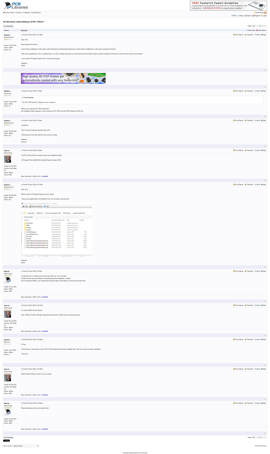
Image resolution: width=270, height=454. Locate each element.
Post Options (239, 35)
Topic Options (262, 30)
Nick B (6, 271)
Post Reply (7, 26)
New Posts (259, 12)
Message (24, 30)
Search (241, 15)
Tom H (6, 150)
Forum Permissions (260, 446)
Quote (258, 35)
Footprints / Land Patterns (32, 12)
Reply (264, 35)
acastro (7, 340)
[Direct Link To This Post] (21, 35)
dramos (7, 35)
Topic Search (252, 30)
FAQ (234, 15)
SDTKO (7, 91)
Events (249, 15)
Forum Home (9, 12)
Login (265, 15)
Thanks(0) (249, 35)
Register (257, 15)
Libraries (19, 12)
